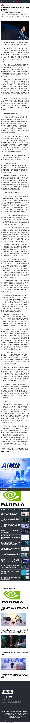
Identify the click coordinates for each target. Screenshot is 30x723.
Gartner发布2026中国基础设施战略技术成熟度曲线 (10, 549)
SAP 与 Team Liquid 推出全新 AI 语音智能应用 (10, 531)
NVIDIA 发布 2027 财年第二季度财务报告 (14, 509)
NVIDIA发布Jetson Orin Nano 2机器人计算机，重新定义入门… (10, 514)
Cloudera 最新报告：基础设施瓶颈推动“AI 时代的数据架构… (10, 566)
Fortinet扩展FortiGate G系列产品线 (10, 555)
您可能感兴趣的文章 (8, 588)
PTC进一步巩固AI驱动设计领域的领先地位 (10, 520)
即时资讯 (4, 489)
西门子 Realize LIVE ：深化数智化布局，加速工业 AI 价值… (10, 560)
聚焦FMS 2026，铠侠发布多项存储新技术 (10, 572)
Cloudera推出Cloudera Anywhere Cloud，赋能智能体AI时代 (10, 537)
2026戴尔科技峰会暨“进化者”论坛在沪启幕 (10, 525)
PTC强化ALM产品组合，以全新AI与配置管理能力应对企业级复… (10, 543)
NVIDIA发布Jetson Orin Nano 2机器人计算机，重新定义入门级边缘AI (14, 631)
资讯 (2, 5)
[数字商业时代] (15, 1)
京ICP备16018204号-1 (9, 713)
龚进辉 (18, 13)
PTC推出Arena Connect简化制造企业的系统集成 (10, 578)
